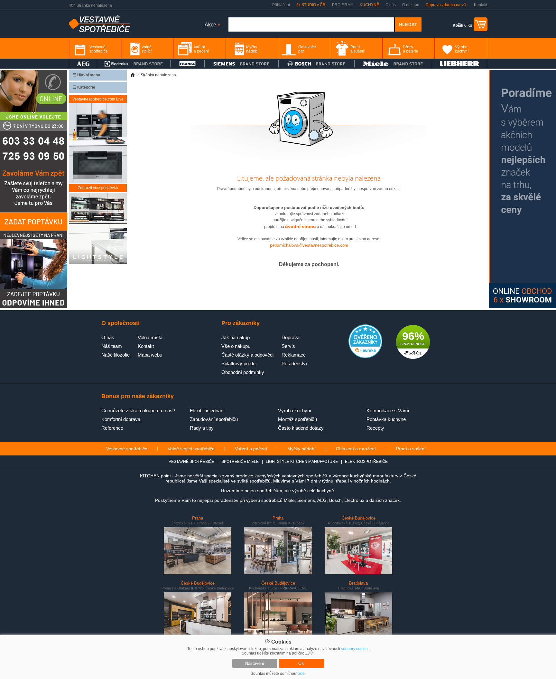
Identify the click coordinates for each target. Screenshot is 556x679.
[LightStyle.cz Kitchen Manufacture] (98, 229)
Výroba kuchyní (294, 410)
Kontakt (480, 5)
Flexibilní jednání (207, 410)
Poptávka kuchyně (386, 419)
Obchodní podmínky (242, 372)
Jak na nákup (235, 337)
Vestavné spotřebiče (126, 448)
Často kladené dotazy (301, 428)
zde (301, 673)
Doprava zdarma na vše (447, 5)
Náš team (111, 346)
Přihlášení (281, 5)
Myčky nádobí (301, 448)
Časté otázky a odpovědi (247, 355)
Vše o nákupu (235, 346)
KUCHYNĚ (369, 5)
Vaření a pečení (251, 448)
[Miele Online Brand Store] (393, 64)
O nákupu (410, 5)
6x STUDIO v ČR (311, 5)
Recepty (375, 428)
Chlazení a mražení (356, 448)
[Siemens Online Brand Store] (241, 64)
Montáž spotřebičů (297, 419)
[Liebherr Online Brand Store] (459, 64)
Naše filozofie (115, 355)
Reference (112, 428)
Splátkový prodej (238, 363)
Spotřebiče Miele (240, 461)
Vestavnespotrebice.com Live (98, 99)
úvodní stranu (300, 226)
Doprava (291, 337)
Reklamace (294, 355)
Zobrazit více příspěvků (98, 188)
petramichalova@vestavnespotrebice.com (309, 245)
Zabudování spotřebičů (214, 419)
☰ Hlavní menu (86, 75)
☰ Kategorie (84, 87)
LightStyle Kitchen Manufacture (302, 461)
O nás (390, 5)
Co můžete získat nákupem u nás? (138, 410)
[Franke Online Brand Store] (187, 64)
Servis (288, 346)
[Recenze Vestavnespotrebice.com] (365, 357)
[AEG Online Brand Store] (83, 64)
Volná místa (150, 337)
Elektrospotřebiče (366, 461)
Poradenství (294, 363)
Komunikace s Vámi (387, 410)
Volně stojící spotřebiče (191, 448)
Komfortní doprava (120, 419)
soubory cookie (354, 648)
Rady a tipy (202, 428)
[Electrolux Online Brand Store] (134, 64)
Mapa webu (150, 355)
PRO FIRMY (342, 5)
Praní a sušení (411, 448)
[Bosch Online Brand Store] (316, 64)
